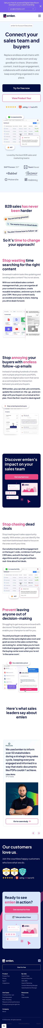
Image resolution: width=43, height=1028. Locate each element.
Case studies (25, 997)
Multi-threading (6, 999)
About (4, 1011)
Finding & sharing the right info (11, 1004)
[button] (38, 15)
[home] (9, 15)
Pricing (4, 978)
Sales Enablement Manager (29, 988)
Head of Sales (25, 976)
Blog (23, 995)
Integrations (5, 983)
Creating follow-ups (8, 995)
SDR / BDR (24, 981)
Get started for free (21, 909)
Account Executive (27, 978)
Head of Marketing (27, 983)
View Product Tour (21, 98)
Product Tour (6, 976)
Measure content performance (11, 1002)
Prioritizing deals (7, 997)
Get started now (21, 477)
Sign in (4, 981)
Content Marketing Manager (30, 985)
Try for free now (21, 88)
